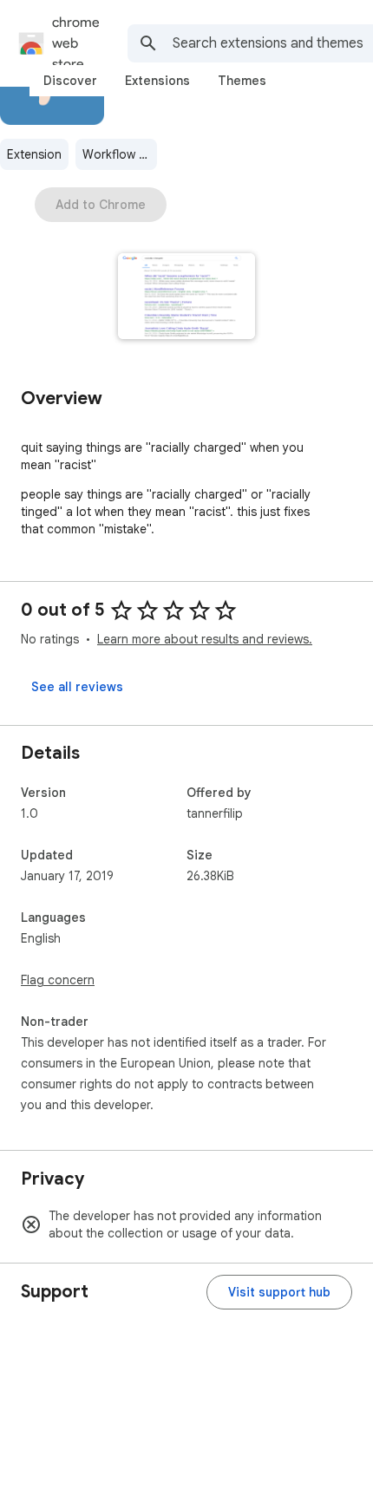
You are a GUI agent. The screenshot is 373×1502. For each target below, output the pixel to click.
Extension (34, 154)
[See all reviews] (77, 687)
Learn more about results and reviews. (204, 639)
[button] (187, 297)
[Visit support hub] (279, 1292)
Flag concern (58, 980)
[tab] (70, 80)
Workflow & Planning (119, 154)
